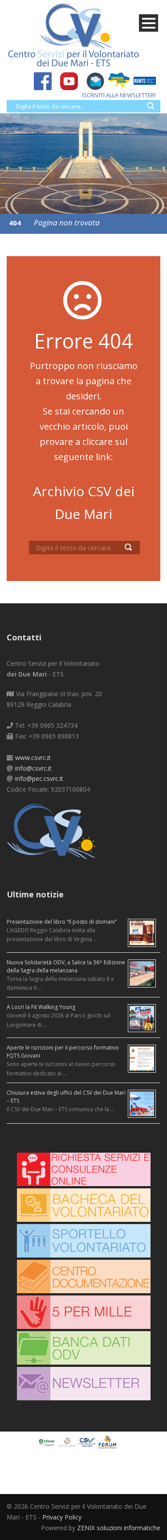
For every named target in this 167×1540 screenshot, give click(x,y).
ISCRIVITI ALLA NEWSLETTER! (119, 95)
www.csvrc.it (33, 757)
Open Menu (148, 23)
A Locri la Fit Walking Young (41, 1007)
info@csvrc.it (33, 768)
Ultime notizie (35, 894)
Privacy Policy (61, 1517)
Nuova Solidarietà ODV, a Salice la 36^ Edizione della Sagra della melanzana (66, 966)
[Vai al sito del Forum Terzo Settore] (108, 1441)
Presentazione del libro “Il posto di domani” (62, 922)
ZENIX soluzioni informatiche (118, 1527)
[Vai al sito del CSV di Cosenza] (88, 1441)
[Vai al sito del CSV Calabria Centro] (68, 1441)
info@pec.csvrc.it (39, 778)
